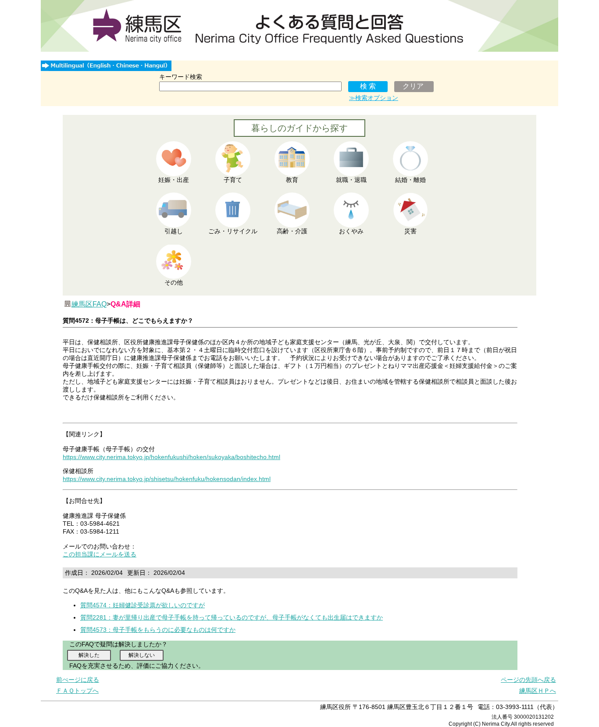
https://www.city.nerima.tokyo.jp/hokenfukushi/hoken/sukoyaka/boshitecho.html (171, 456)
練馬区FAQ (89, 304)
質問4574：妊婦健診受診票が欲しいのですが (142, 605)
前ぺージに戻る (77, 679)
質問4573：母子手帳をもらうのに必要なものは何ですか (157, 629)
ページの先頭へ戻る (528, 679)
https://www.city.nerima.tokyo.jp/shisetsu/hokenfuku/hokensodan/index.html (167, 478)
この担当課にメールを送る (99, 554)
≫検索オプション (373, 97)
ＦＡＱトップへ (77, 690)
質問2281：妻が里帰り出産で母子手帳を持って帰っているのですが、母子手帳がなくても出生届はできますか (231, 617)
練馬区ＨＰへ (537, 690)
